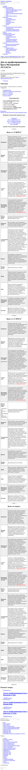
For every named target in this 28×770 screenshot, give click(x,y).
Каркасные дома (10, 8)
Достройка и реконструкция (12, 29)
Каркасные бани (7, 731)
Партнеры (8, 20)
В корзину (3, 75)
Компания (5, 17)
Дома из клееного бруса (11, 11)
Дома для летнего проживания (10, 741)
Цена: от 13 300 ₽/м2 (8, 94)
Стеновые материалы (11, 36)
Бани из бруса (6, 725)
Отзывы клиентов (10, 22)
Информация (6, 750)
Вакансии (8, 23)
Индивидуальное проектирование (14, 27)
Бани (7, 14)
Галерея (5, 46)
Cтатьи (5, 738)
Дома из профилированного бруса (14, 9)
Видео (7, 24)
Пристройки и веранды (11, 16)
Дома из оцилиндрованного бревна (14, 13)
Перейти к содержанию (6, 1)
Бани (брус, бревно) (7, 739)
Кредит (5, 43)
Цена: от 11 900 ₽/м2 (8, 92)
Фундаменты (9, 35)
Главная (5, 6)
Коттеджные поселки (11, 50)
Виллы (7, 51)
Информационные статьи (12, 41)
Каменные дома (9, 12)
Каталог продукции (7, 7)
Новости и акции (7, 33)
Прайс (4, 31)
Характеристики (7, 90)
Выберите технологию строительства (12, 91)
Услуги (5, 25)
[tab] (15, 80)
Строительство (9, 28)
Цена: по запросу (7, 95)
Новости (5, 757)
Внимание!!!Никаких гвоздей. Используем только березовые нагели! (14, 112)
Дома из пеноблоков (8, 746)
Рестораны (8, 52)
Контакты (5, 54)
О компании (9, 18)
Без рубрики (6, 740)
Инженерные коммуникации (12, 30)
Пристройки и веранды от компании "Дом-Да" (14, 733)
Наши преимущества (11, 19)
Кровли (8, 38)
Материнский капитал (11, 45)
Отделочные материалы (11, 39)
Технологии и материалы (9, 34)
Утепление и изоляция (11, 40)
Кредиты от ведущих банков (12, 44)
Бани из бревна (6, 723)
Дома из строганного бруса (9, 748)
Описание (5, 80)
